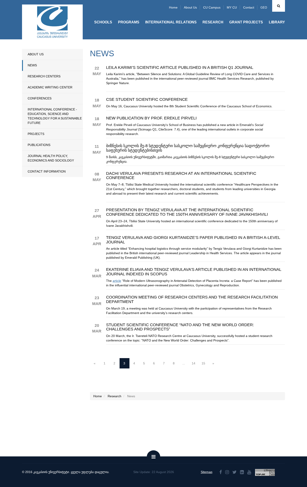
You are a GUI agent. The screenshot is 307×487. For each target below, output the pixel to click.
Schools (103, 22)
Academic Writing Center (50, 87)
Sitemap (206, 472)
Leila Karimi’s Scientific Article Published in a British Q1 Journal (179, 67)
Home (173, 7)
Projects (36, 134)
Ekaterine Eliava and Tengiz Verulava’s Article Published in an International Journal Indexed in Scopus (193, 271)
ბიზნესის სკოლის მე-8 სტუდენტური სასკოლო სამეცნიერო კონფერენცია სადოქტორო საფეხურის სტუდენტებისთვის (187, 148)
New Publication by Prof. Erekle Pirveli (151, 118)
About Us (36, 54)
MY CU (232, 7)
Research (212, 22)
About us (190, 7)
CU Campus (211, 7)
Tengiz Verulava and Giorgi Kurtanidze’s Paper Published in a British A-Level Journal (193, 240)
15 (203, 363)
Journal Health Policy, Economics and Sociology (51, 158)
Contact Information (47, 171)
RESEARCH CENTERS (44, 76)
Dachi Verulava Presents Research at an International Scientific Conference (181, 175)
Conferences (39, 98)
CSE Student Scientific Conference (147, 99)
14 (193, 363)
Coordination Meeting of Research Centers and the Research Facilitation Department (192, 299)
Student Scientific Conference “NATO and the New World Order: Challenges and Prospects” (180, 327)
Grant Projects (246, 22)
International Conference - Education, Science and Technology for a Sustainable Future (55, 116)
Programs (128, 22)
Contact (248, 7)
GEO (263, 7)
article (117, 281)
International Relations (171, 22)
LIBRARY (277, 22)
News (32, 65)
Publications (39, 145)
